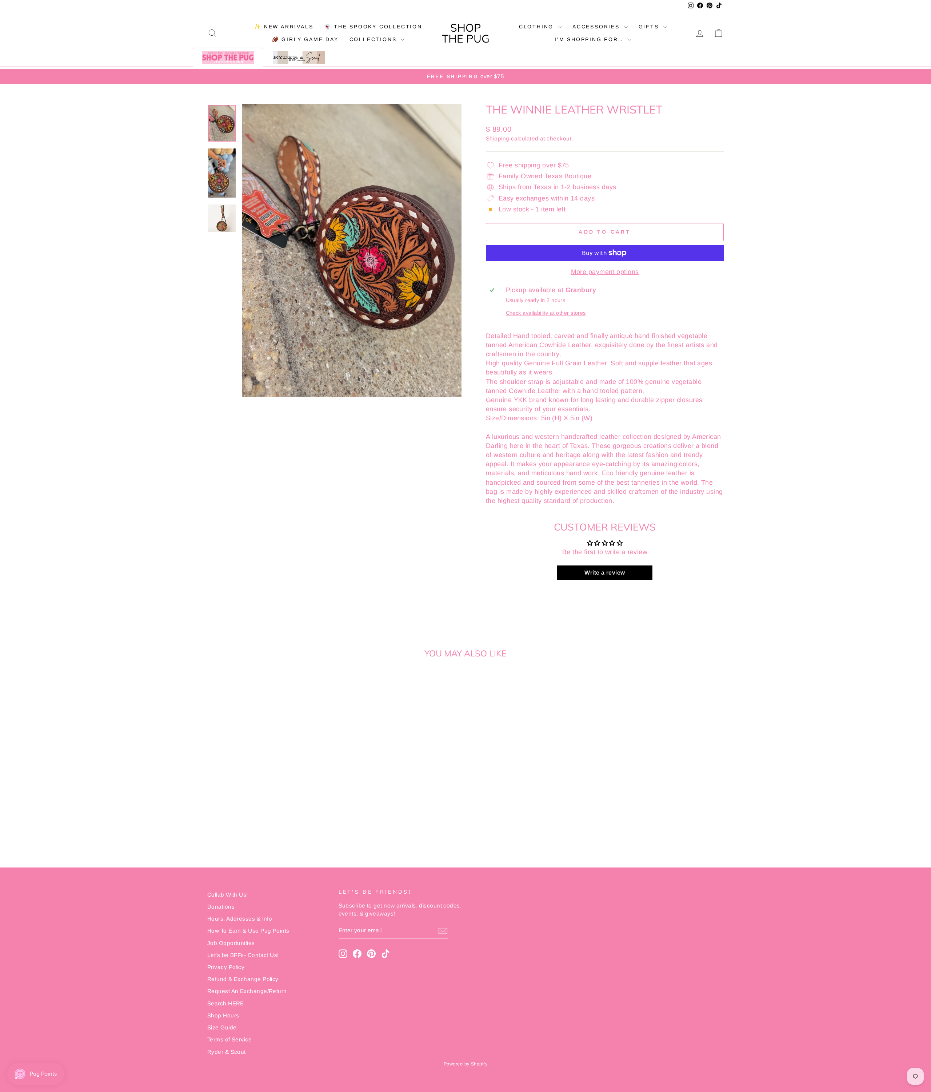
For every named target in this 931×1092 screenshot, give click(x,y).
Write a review (604, 572)
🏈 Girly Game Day (305, 39)
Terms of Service (229, 1039)
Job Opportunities (231, 943)
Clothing (537, 26)
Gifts (650, 26)
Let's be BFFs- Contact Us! (243, 955)
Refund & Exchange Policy (243, 979)
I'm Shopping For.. (590, 39)
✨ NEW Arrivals (283, 26)
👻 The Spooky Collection (373, 26)
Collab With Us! (227, 895)
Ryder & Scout (226, 1052)
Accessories (597, 26)
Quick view (269, 790)
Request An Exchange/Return (247, 991)
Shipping (498, 138)
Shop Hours (223, 1015)
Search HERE (225, 1003)
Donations (221, 907)
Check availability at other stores (546, 313)
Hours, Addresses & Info (239, 919)
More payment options (605, 271)
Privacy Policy (225, 967)
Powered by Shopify (465, 1064)
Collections (374, 39)
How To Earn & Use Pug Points (248, 931)
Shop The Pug (466, 33)
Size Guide (222, 1027)
